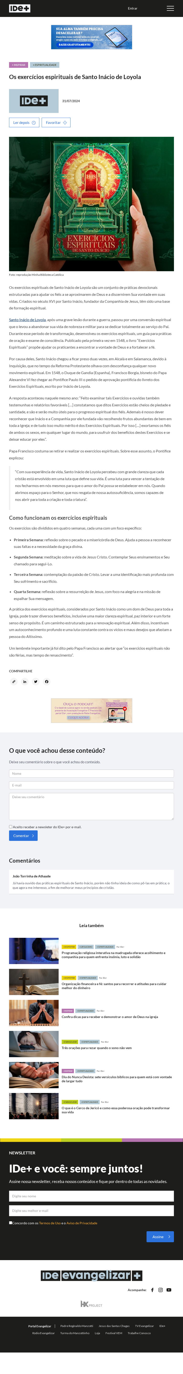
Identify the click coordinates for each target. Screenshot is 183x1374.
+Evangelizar (70, 1042)
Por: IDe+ (120, 947)
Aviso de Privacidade (81, 1223)
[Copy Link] (14, 682)
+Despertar (69, 947)
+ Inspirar (18, 64)
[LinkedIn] (25, 682)
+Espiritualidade (105, 947)
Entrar (132, 8)
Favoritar (53, 122)
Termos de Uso (50, 1223)
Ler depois (21, 122)
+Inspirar (67, 1011)
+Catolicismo (85, 947)
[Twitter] (36, 682)
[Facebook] (47, 682)
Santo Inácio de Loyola (27, 319)
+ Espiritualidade (44, 64)
